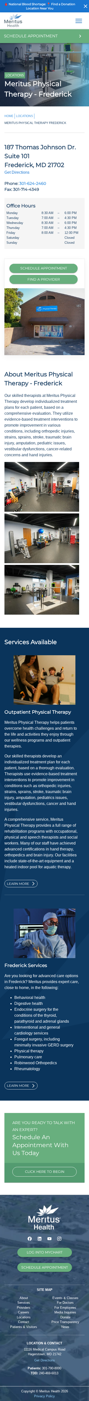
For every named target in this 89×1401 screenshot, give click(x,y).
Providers (23, 1307)
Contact (23, 1322)
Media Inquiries (65, 1312)
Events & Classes (65, 1298)
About (24, 1298)
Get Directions (16, 172)
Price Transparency (65, 1322)
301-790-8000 (51, 1368)
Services (23, 1302)
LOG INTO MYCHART (45, 1252)
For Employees (65, 1307)
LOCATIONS (24, 116)
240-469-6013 (48, 1373)
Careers (23, 1312)
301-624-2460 (32, 183)
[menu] (78, 21)
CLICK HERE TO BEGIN (44, 1171)
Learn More (18, 884)
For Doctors (65, 1302)
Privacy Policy (44, 1396)
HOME (8, 116)
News (65, 1327)
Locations (24, 1317)
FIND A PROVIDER (43, 279)
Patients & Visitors (23, 1327)
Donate (65, 1317)
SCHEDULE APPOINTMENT (43, 268)
